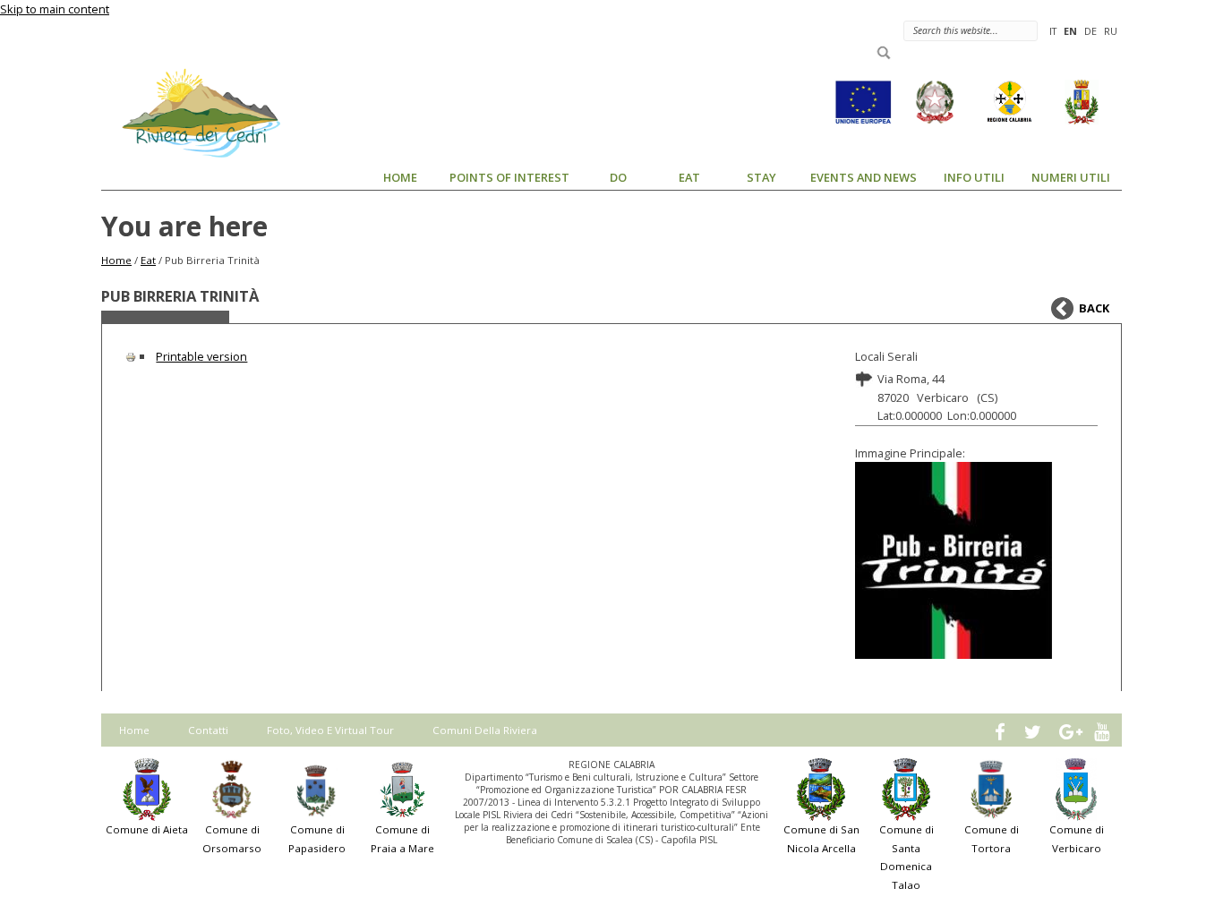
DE (1090, 31)
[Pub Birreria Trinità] (977, 560)
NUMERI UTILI (1070, 177)
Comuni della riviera (484, 730)
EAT (689, 177)
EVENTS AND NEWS (863, 177)
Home (116, 260)
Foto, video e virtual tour (330, 730)
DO (618, 177)
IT (1052, 31)
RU (1110, 31)
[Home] (190, 112)
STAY (761, 177)
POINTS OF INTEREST (509, 177)
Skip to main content (54, 9)
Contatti (208, 730)
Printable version (201, 356)
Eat (148, 260)
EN (1070, 31)
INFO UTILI (974, 177)
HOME (400, 177)
